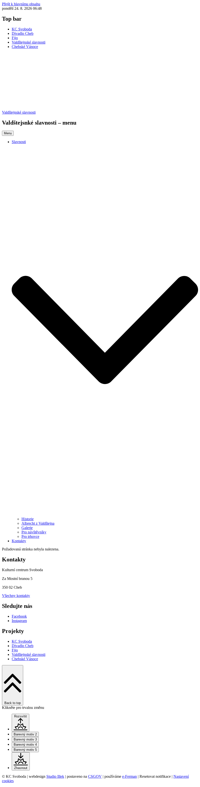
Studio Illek (55, 776)
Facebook (19, 616)
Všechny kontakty (16, 596)
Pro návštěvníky (33, 532)
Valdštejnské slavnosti (28, 42)
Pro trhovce (30, 536)
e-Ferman (129, 776)
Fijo (15, 38)
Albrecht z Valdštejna (37, 523)
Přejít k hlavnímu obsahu (21, 4)
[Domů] (100, 108)
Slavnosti (19, 142)
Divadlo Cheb (22, 33)
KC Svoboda (22, 29)
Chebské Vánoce (25, 47)
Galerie (27, 528)
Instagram (19, 621)
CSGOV (95, 776)
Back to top (12, 703)
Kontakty (19, 541)
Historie (27, 519)
